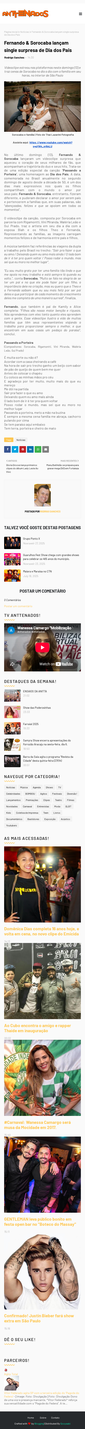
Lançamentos (13, 800)
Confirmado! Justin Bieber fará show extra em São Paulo (39, 1318)
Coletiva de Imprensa (27, 812)
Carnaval (27, 806)
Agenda (37, 787)
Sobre (43, 1417)
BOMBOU (30, 793)
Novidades (12, 806)
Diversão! (72, 793)
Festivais (57, 793)
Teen (45, 812)
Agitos (43, 793)
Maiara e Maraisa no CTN (37, 571)
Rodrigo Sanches (14, 57)
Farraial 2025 (31, 724)
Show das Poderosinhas (37, 707)
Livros (56, 812)
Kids (8, 812)
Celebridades (13, 793)
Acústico (65, 819)
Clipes (46, 800)
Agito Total (11, 1374)
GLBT (68, 806)
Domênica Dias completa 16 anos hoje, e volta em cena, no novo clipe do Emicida (41, 931)
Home (30, 1417)
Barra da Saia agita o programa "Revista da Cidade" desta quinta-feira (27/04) (48, 758)
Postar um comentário (18, 606)
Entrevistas (43, 806)
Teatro (58, 800)
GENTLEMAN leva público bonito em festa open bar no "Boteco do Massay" (40, 1221)
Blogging (39, 1423)
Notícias (24, 31)
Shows (49, 787)
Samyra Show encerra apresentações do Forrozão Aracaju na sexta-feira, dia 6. (47, 742)
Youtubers (11, 825)
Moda (57, 806)
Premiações (32, 800)
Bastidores (33, 819)
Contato (55, 1417)
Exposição (50, 819)
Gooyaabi (65, 1423)
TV (59, 787)
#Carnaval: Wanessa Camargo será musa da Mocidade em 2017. (37, 1125)
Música (24, 787)
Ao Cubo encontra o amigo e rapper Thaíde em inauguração (37, 1028)
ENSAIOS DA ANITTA (35, 691)
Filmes (70, 800)
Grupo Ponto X (31, 538)
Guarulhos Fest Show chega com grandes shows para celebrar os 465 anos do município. (51, 557)
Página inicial (11, 31)
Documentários (14, 819)
